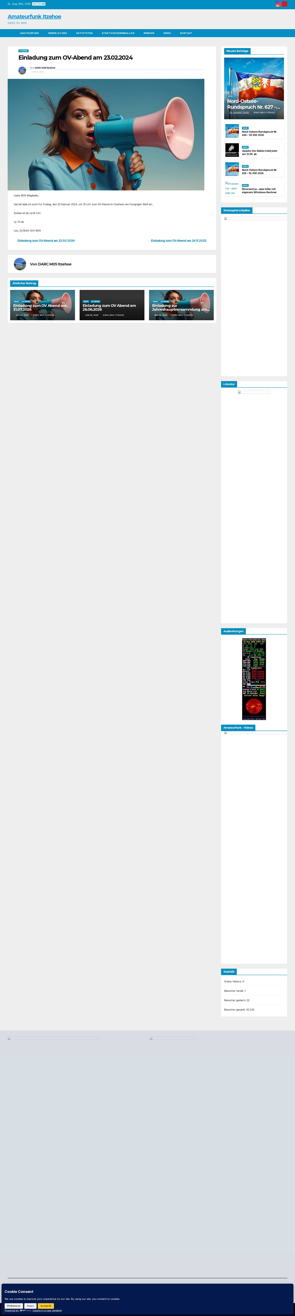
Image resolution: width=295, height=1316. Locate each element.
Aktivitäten (84, 33)
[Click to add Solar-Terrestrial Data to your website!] (254, 679)
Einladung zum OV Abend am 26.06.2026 (109, 307)
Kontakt (186, 33)
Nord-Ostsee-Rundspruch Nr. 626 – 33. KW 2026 (259, 133)
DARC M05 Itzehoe (45, 67)
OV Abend (23, 51)
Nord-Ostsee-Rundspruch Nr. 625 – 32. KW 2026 (259, 172)
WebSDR (149, 33)
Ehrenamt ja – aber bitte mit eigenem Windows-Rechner (259, 191)
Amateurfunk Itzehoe (34, 16)
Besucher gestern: (235, 1000)
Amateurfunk (30, 33)
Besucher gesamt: (235, 1009)
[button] (285, 33)
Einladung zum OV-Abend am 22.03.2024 (46, 240)
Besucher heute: (234, 990)
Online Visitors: (233, 981)
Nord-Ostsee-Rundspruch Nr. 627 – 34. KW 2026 (251, 107)
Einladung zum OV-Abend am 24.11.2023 (178, 240)
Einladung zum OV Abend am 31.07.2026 (39, 307)
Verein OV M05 (58, 33)
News (167, 33)
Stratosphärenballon (118, 33)
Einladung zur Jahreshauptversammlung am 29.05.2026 (179, 309)
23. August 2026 (239, 112)
